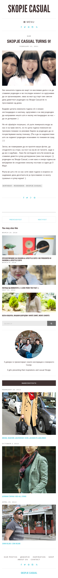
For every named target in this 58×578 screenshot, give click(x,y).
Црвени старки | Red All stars (14, 496)
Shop (51, 557)
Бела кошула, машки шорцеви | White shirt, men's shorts (26, 315)
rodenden (19, 186)
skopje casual (34, 186)
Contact (35, 559)
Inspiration (39, 557)
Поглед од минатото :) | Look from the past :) (20, 288)
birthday (7, 186)
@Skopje (25, 557)
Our (29, 36)
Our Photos (10, 557)
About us (23, 559)
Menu (30, 22)
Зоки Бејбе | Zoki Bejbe (11, 544)
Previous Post (15, 219)
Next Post (42, 219)
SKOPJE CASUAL (29, 9)
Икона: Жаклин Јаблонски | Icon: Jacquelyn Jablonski (24, 438)
